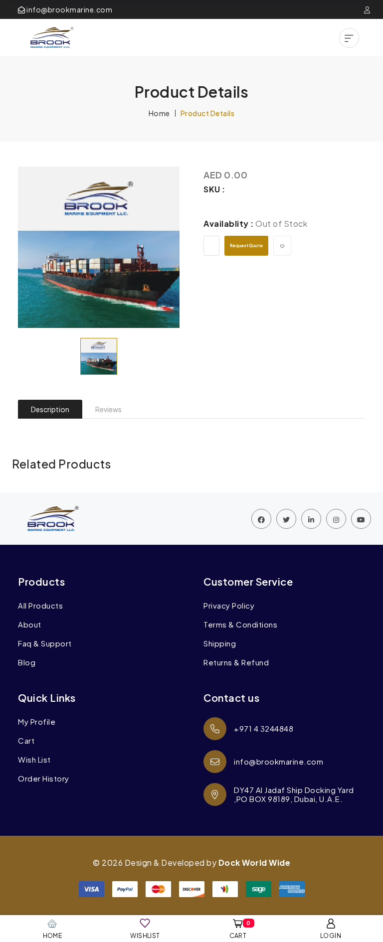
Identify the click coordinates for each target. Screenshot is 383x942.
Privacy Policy (228, 605)
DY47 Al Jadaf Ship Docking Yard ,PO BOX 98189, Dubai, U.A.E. (294, 794)
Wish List (34, 759)
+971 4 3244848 (263, 728)
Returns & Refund (236, 662)
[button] (349, 38)
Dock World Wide (254, 862)
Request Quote (246, 245)
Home (159, 113)
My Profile (36, 721)
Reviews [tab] (108, 409)
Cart (26, 740)
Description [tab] (50, 409)
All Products (40, 605)
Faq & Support (45, 643)
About (29, 624)
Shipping (219, 643)
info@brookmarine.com (68, 9)
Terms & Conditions (240, 624)
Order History (43, 778)
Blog (26, 662)
